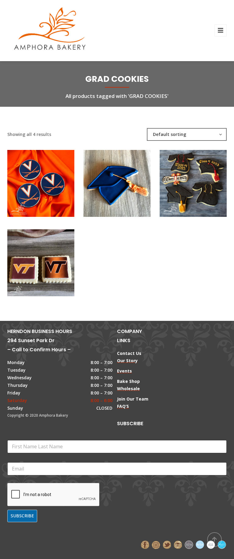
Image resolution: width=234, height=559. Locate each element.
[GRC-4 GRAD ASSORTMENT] (182, 180)
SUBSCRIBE (22, 516)
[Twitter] (167, 544)
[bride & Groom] (189, 544)
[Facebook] (145, 544)
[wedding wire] (222, 544)
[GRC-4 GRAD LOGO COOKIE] (30, 180)
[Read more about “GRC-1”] (127, 180)
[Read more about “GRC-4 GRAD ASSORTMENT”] (203, 180)
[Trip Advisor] (178, 544)
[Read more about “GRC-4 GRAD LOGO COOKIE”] (51, 180)
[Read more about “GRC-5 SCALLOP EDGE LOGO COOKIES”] (51, 259)
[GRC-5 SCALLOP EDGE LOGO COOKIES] (30, 259)
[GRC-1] (106, 180)
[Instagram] (156, 544)
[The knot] (200, 544)
